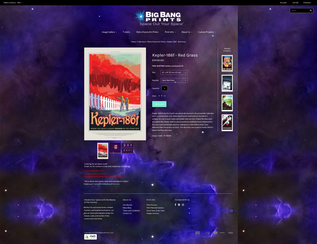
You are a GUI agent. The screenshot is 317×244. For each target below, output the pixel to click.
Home (133, 42)
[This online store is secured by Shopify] (90, 239)
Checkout (307, 2)
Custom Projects (206, 32)
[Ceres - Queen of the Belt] (227, 83)
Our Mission (127, 205)
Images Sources (153, 213)
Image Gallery (108, 32)
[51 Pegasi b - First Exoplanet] (227, 63)
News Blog (127, 208)
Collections (141, 42)
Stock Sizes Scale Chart (156, 210)
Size (153, 72)
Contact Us (127, 213)
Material (155, 80)
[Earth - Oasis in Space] (227, 103)
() (295, 2)
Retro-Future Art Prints (147, 32)
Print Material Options (155, 208)
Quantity (155, 88)
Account (283, 2)
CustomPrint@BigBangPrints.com (106, 184)
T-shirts (126, 32)
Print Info (169, 32)
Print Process (152, 205)
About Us (186, 32)
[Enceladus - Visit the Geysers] (227, 122)
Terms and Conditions (131, 210)
